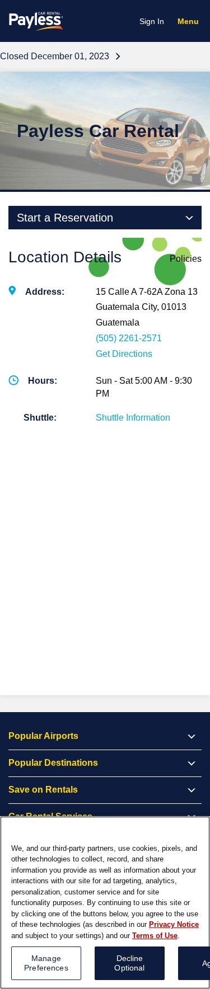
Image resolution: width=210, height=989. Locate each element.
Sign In (151, 21)
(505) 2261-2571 (129, 338)
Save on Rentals (43, 789)
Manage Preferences (46, 963)
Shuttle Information (133, 417)
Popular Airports (43, 736)
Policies (186, 258)
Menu (190, 23)
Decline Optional (129, 963)
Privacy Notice (174, 924)
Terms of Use (155, 935)
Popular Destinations (53, 762)
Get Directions (124, 354)
